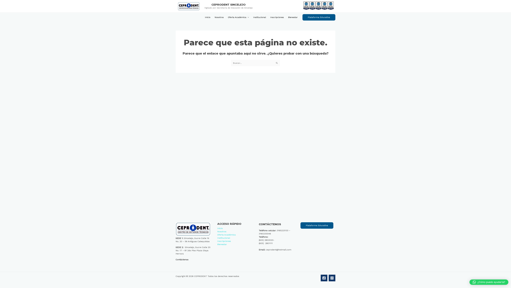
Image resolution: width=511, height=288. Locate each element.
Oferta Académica (237, 17)
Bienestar (293, 17)
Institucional (259, 17)
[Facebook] (324, 278)
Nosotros (219, 17)
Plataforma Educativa (317, 225)
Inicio (207, 17)
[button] (318, 17)
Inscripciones (277, 17)
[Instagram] (332, 278)
